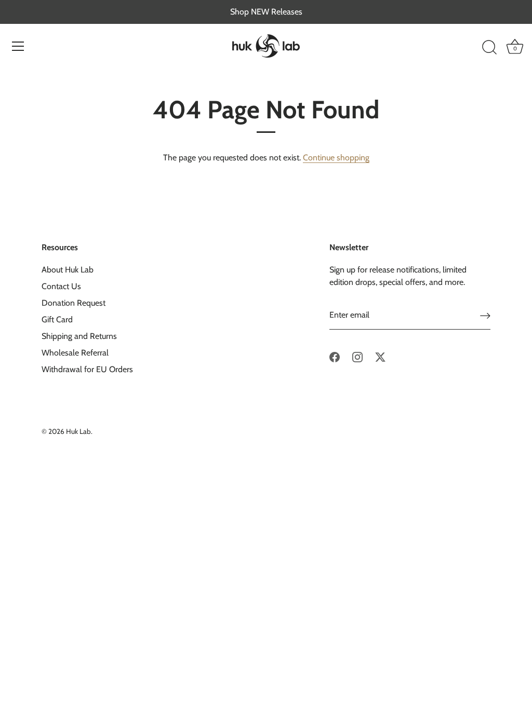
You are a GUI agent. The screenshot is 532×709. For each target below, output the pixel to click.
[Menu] (18, 46)
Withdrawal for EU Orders (87, 369)
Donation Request (73, 303)
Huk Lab (78, 431)
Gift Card (57, 319)
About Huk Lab (68, 270)
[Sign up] (485, 315)
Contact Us (61, 286)
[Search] (489, 47)
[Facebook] (334, 356)
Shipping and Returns (79, 336)
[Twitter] (380, 356)
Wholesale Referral (75, 353)
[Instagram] (357, 356)
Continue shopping (336, 157)
